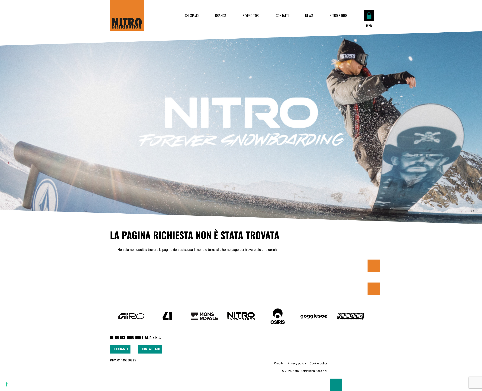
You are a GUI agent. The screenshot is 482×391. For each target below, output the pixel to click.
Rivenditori (251, 15)
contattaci (150, 349)
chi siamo (120, 349)
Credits (279, 363)
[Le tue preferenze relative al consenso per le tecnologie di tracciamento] (6, 384)
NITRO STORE (338, 15)
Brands (220, 15)
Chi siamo (192, 15)
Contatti (282, 15)
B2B (369, 25)
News (309, 15)
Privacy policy (297, 363)
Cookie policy (319, 363)
